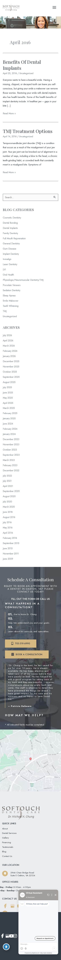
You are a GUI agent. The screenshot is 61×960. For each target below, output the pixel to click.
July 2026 (7, 335)
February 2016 (10, 538)
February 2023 (10, 465)
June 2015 (8, 548)
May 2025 (8, 397)
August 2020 (9, 496)
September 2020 (11, 491)
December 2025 (11, 361)
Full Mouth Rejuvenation (14, 238)
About (5, 828)
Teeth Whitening (10, 306)
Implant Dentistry (11, 254)
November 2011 (11, 553)
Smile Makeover (10, 300)
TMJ (5, 311)
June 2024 (8, 423)
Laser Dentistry (10, 264)
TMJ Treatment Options (27, 131)
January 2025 (9, 418)
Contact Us (7, 856)
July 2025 (7, 387)
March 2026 (9, 345)
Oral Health (8, 274)
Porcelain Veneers (12, 285)
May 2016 (7, 527)
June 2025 (8, 392)
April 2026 (8, 340)
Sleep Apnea (9, 295)
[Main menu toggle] (54, 7)
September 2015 (11, 543)
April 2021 (8, 486)
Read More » (9, 113)
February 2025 (10, 413)
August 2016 (9, 517)
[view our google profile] (12, 906)
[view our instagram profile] (15, 936)
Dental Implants (10, 228)
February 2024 (10, 428)
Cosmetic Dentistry (12, 217)
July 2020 (7, 501)
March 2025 (9, 408)
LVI (4, 269)
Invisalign (7, 259)
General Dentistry (11, 243)
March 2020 (9, 506)
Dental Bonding (10, 222)
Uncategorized (26, 73)
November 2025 (11, 366)
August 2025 (9, 382)
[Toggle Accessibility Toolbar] (6, 946)
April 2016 (8, 532)
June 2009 (8, 558)
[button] (20, 643)
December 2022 (11, 470)
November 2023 (11, 444)
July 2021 (7, 481)
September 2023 (11, 455)
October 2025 (10, 371)
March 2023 (9, 460)
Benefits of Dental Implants (22, 65)
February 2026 (10, 351)
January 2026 (9, 356)
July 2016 (7, 522)
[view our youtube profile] (11, 936)
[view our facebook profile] (5, 906)
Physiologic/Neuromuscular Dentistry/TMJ (23, 280)
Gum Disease (9, 248)
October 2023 (10, 449)
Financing (6, 842)
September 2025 (11, 377)
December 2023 (11, 439)
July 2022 (7, 475)
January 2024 (9, 434)
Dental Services (9, 833)
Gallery (5, 837)
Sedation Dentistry (11, 290)
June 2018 (8, 512)
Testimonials (7, 847)
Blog (4, 851)
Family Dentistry (10, 233)
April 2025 (8, 403)
